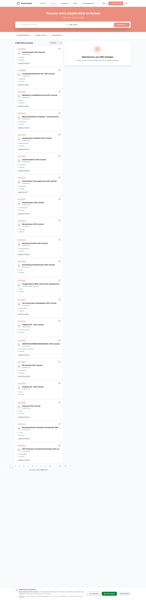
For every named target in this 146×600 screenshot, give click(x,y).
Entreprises (65, 3)
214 (60, 466)
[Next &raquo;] (70, 466)
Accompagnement (88, 3)
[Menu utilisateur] (127, 3)
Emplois (53, 3)
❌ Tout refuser (94, 594)
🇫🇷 (104, 3)
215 (65, 466)
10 (50, 466)
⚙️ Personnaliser (124, 593)
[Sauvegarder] (59, 49)
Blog (75, 3)
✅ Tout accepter (109, 594)
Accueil (42, 3)
